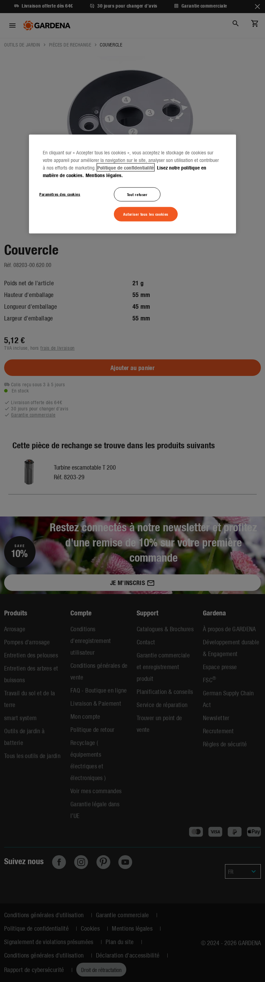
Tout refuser (137, 194)
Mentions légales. (104, 174)
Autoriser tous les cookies (145, 214)
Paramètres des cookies (59, 193)
